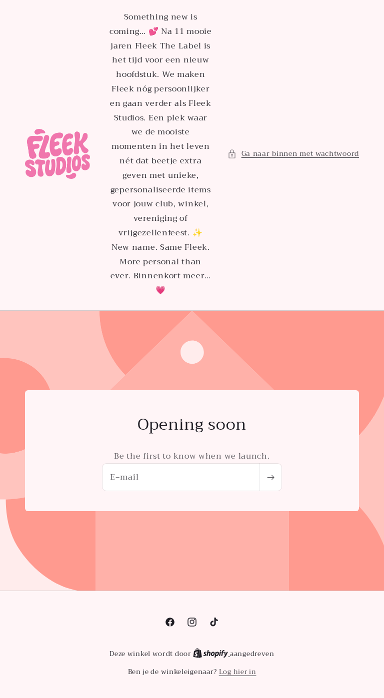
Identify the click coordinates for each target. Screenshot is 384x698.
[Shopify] (211, 654)
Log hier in (237, 672)
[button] (293, 153)
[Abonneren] (271, 477)
